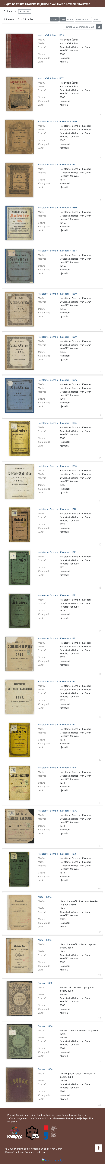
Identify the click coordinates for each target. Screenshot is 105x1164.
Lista (63, 19)
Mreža (70, 19)
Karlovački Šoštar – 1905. (51, 35)
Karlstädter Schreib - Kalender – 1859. (57, 294)
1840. (63, 140)
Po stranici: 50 (82, 19)
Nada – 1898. (45, 897)
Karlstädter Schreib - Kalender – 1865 (57, 423)
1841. (62, 179)
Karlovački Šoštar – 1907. (51, 78)
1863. (63, 1005)
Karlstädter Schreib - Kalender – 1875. (57, 854)
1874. (62, 782)
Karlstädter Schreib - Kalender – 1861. (57, 380)
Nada (62, 908)
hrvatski (64, 61)
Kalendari (25, 11)
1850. (63, 222)
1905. (63, 54)
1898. (63, 919)
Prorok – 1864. (45, 1026)
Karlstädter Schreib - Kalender (75, 129)
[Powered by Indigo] (52, 1159)
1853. (63, 265)
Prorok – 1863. (45, 983)
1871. (62, 567)
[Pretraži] (99, 26)
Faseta (54, 19)
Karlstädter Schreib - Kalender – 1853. (57, 251)
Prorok (63, 994)
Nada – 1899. (45, 940)
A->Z (96, 19)
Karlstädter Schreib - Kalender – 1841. (57, 164)
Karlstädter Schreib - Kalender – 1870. (57, 509)
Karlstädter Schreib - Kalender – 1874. (57, 768)
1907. (62, 97)
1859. (63, 308)
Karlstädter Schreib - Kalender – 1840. (57, 121)
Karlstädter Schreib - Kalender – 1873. (57, 724)
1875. (62, 872)
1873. (62, 739)
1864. (62, 1048)
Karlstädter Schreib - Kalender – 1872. (57, 595)
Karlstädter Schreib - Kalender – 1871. (57, 552)
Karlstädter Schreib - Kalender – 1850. (57, 207)
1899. (63, 962)
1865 (62, 438)
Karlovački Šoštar (69, 43)
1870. (62, 524)
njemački (64, 147)
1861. (62, 398)
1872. (62, 610)
